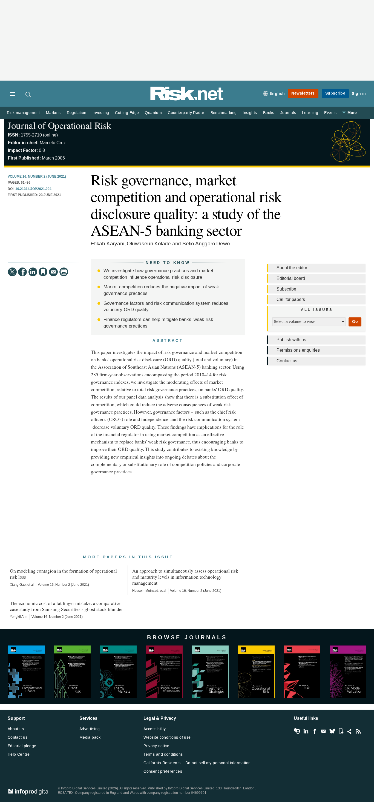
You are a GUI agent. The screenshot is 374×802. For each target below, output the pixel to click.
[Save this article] (43, 272)
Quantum (153, 112)
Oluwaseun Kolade (149, 243)
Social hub (349, 731)
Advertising (89, 729)
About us (16, 729)
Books (268, 112)
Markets (53, 112)
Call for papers (291, 299)
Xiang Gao (18, 584)
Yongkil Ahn (18, 617)
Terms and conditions (163, 754)
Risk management (23, 112)
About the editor (292, 268)
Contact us (287, 361)
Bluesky (332, 731)
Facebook (314, 731)
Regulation (77, 112)
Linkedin (306, 731)
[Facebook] (22, 272)
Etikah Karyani (107, 243)
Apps (341, 731)
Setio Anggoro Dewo (206, 243)
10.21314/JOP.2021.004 (33, 189)
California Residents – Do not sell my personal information (197, 763)
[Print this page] (63, 272)
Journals (288, 112)
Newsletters (303, 93)
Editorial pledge (22, 746)
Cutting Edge (127, 112)
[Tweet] (12, 272)
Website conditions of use (167, 737)
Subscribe (335, 93)
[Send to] (53, 272)
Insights (250, 112)
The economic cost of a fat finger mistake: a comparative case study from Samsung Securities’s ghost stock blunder (66, 606)
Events (330, 112)
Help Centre (19, 754)
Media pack (89, 737)
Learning (310, 112)
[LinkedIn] (32, 272)
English (277, 93)
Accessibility (154, 729)
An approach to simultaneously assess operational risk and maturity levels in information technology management (185, 577)
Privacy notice (156, 746)
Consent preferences (162, 771)
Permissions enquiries (298, 350)
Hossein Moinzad (145, 590)
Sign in (359, 93)
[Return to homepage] (187, 99)
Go (355, 322)
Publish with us (291, 340)
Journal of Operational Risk (59, 125)
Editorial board (291, 278)
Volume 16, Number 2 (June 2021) (37, 177)
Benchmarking (224, 112)
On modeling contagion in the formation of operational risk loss (63, 574)
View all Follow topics (297, 731)
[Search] (28, 94)
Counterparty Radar (186, 112)
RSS (358, 731)
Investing (101, 112)
